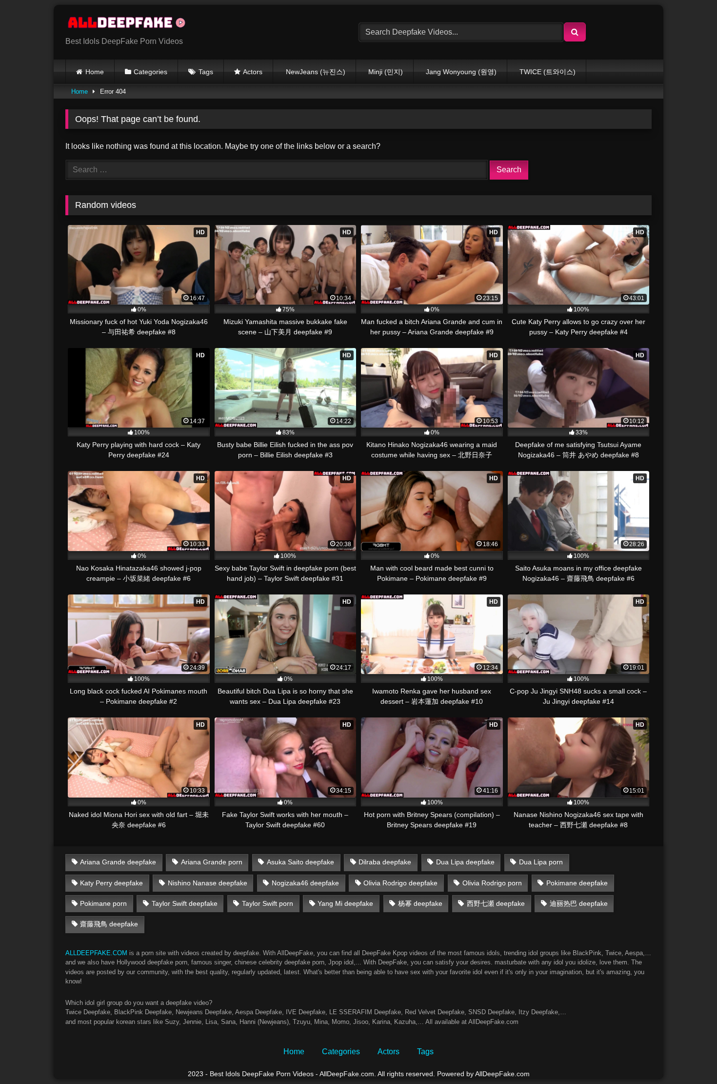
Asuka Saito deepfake (300, 862)
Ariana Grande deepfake (118, 862)
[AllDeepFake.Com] (131, 24)
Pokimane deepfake (577, 883)
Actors (252, 72)
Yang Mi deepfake (345, 903)
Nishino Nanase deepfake (207, 883)
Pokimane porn (103, 903)
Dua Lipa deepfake (465, 862)
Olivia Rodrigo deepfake (400, 883)
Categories (150, 72)
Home (94, 72)
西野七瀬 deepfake (496, 903)
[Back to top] (686, 1054)
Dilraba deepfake (384, 862)
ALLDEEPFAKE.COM (96, 953)
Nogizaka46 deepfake (305, 883)
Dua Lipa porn (541, 862)
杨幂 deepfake (420, 903)
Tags (206, 72)
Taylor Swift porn (267, 903)
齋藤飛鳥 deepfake (109, 924)
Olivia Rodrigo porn (492, 883)
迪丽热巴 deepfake (579, 903)
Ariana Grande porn (211, 862)
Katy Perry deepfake (111, 883)
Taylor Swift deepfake (185, 903)
